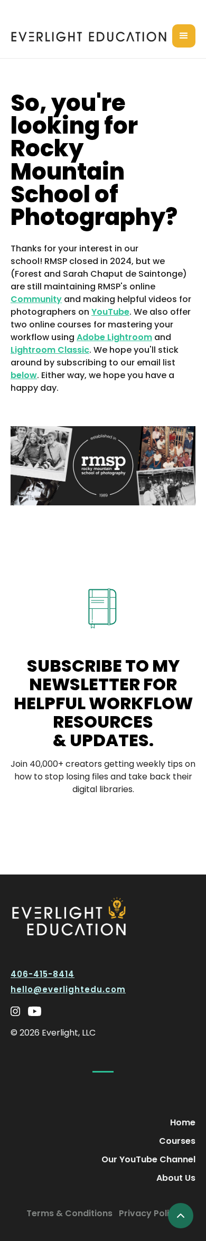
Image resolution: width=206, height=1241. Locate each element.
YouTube (110, 312)
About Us (175, 1178)
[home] (91, 36)
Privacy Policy (149, 1213)
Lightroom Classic (50, 350)
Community (36, 299)
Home (182, 1122)
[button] (183, 36)
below (24, 375)
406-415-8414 (42, 974)
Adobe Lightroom (114, 337)
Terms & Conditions (69, 1213)
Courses (177, 1141)
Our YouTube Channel (148, 1159)
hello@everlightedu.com (68, 989)
